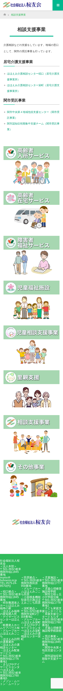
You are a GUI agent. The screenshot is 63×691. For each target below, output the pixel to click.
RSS (35, 547)
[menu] (57, 5)
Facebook (28, 547)
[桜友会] (31, 524)
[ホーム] (5, 13)
